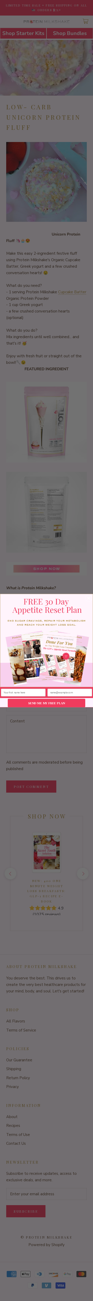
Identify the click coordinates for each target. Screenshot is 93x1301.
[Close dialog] (89, 598)
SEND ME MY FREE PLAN (46, 703)
